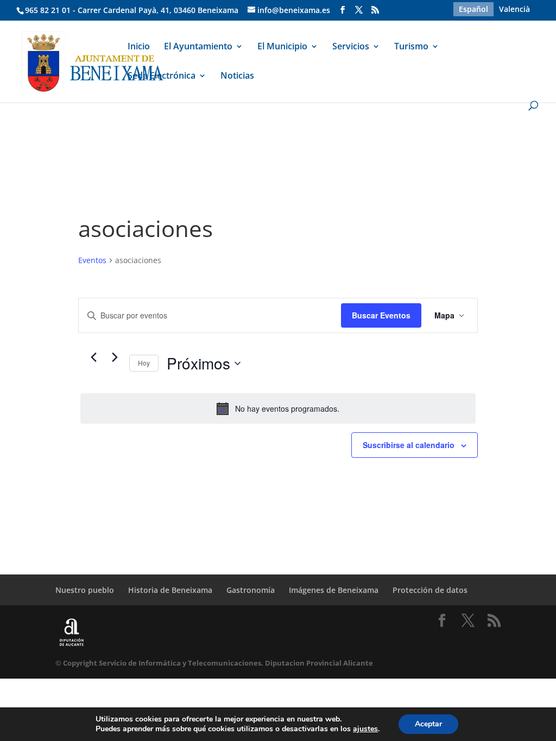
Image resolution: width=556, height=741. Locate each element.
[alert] (277, 408)
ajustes (365, 729)
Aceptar (428, 724)
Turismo (411, 47)
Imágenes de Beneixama (333, 590)
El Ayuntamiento (198, 47)
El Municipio (282, 47)
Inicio (139, 47)
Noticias (237, 76)
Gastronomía (250, 590)
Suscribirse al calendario (408, 444)
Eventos (92, 260)
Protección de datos (430, 590)
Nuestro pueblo (84, 590)
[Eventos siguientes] (114, 356)
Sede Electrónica (161, 76)
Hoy (144, 362)
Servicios (350, 47)
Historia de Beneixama (170, 590)
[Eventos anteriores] (93, 356)
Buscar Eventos (381, 315)
